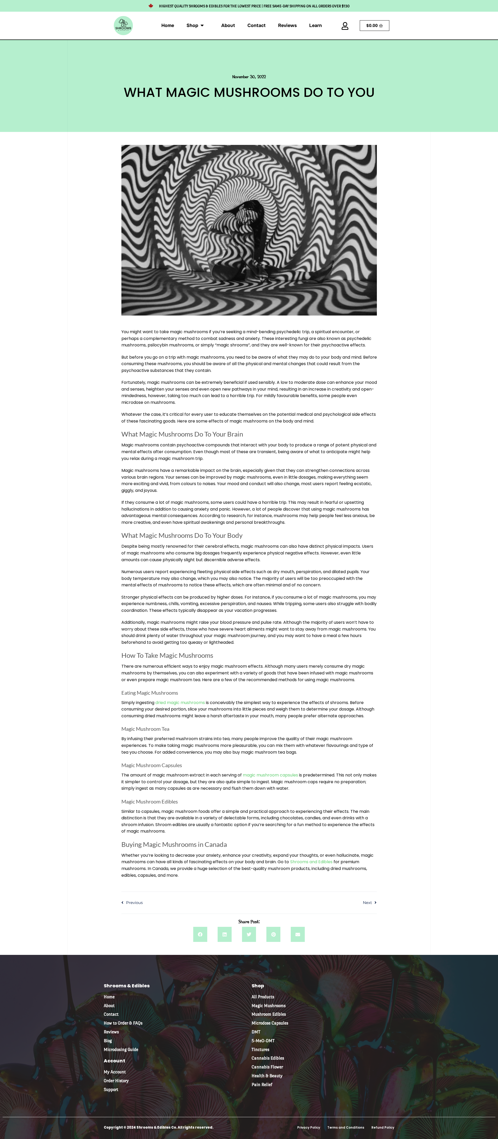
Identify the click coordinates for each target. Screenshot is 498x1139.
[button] (200, 934)
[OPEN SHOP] (202, 23)
